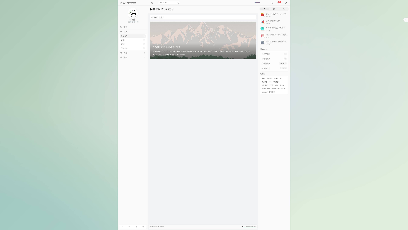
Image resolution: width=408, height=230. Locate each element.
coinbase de (266, 89)
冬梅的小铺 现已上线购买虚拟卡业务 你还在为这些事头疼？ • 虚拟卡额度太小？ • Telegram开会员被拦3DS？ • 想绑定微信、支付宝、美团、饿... (206, 51)
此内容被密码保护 (273, 21)
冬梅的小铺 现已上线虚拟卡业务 (166, 47)
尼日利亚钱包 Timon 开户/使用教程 (279, 14)
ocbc (269, 82)
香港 (263, 78)
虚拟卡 (283, 89)
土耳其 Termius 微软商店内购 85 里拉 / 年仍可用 (284, 41)
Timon (282, 85)
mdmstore (159, 55)
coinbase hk (275, 89)
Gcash (276, 78)
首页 (155, 17)
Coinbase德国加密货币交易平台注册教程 (281, 35)
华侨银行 (276, 82)
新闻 (132, 44)
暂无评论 (182, 55)
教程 (132, 40)
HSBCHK (264, 92)
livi (280, 78)
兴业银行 (265, 85)
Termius (269, 78)
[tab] (264, 9)
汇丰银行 (272, 92)
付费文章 (132, 48)
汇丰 (276, 85)
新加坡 (264, 82)
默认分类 (132, 36)
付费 (271, 85)
